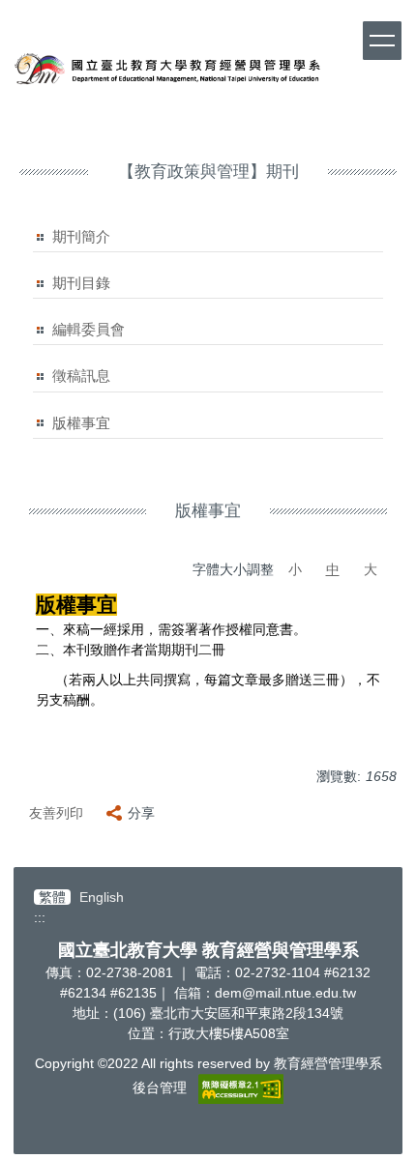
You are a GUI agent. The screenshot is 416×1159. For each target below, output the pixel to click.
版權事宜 (81, 423)
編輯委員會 (88, 329)
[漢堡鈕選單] (382, 40)
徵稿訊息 (81, 375)
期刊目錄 (81, 283)
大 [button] (370, 569)
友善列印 (56, 813)
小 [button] (295, 569)
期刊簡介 (81, 236)
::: (39, 917)
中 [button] (333, 569)
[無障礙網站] (240, 1087)
